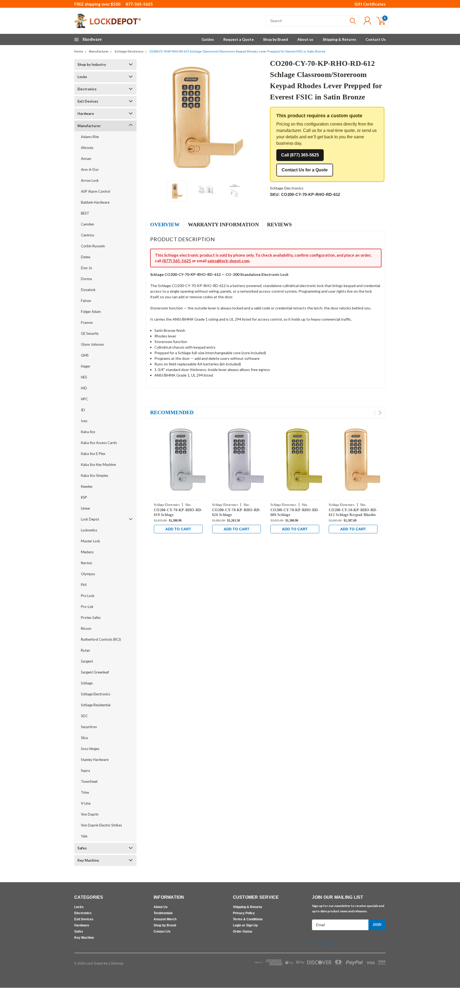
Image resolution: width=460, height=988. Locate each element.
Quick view (190, 460)
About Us (161, 907)
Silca (84, 738)
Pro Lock (88, 596)
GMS (85, 355)
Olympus (88, 574)
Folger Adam (91, 311)
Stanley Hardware (95, 759)
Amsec (86, 158)
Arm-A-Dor (90, 169)
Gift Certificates (369, 4)
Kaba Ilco (88, 432)
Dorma (86, 279)
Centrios (87, 235)
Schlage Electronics (128, 51)
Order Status (242, 931)
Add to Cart (178, 529)
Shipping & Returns (339, 39)
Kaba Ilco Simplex (94, 475)
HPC (84, 399)
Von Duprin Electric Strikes (101, 825)
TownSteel (89, 781)
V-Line (86, 803)
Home (78, 51)
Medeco (87, 552)
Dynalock (88, 290)
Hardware (85, 113)
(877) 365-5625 (176, 260)
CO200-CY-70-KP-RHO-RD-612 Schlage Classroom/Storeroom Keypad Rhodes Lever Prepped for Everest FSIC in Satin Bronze (237, 51)
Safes (82, 848)
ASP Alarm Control (95, 191)
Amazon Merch (165, 919)
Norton (86, 563)
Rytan (85, 650)
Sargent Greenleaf (95, 672)
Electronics (87, 89)
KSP (84, 497)
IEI (83, 410)
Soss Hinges (90, 749)
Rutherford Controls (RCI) (101, 639)
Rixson (86, 628)
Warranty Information (223, 224)
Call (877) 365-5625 (300, 155)
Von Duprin (89, 814)
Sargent (87, 661)
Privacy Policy (244, 913)
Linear (85, 508)
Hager (85, 366)
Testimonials (163, 913)
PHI (84, 585)
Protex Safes (91, 617)
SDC (84, 716)
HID (84, 388)
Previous (152, 118)
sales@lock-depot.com (228, 260)
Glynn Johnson (92, 344)
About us (305, 39)
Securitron (89, 727)
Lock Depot (90, 519)
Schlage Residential (95, 705)
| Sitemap (116, 963)
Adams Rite (90, 137)
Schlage (87, 683)
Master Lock (90, 541)
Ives (84, 421)
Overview (165, 224)
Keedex (87, 486)
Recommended (172, 412)
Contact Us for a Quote (305, 170)
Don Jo (86, 268)
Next (259, 118)
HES (84, 377)
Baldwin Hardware (95, 202)
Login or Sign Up (245, 925)
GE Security (90, 333)
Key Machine (88, 860)
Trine (85, 792)
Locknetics (89, 530)
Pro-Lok (87, 606)
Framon (87, 322)
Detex (86, 257)
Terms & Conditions (248, 919)
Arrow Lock (90, 180)
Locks (82, 77)
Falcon (86, 301)
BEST (85, 213)
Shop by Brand (275, 39)
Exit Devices (87, 101)
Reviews (279, 224)
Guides (208, 39)
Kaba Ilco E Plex (93, 453)
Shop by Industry (91, 64)
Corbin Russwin (93, 246)
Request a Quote (238, 39)
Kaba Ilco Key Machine (98, 464)
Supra (85, 770)
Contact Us (375, 39)
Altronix (87, 148)
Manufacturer (99, 51)
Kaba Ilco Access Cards (99, 443)
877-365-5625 (139, 4)
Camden (87, 224)
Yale (84, 836)
